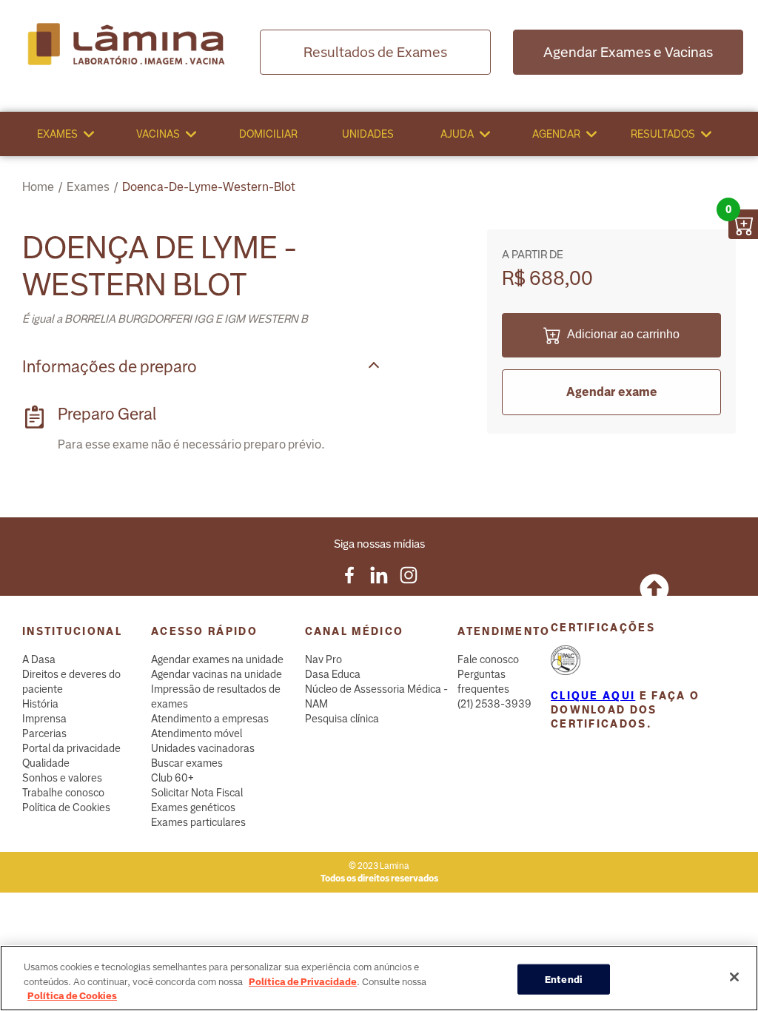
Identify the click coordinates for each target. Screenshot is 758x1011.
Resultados (663, 134)
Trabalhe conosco (63, 793)
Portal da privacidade (71, 748)
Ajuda (457, 134)
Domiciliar (268, 134)
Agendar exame (611, 392)
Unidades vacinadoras (203, 748)
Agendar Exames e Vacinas (628, 52)
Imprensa (44, 719)
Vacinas (158, 134)
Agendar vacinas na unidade (216, 674)
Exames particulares (198, 822)
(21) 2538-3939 (494, 704)
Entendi (564, 978)
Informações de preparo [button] (109, 366)
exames (88, 187)
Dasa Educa (332, 674)
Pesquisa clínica (342, 719)
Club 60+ (172, 778)
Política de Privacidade (303, 981)
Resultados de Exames (375, 52)
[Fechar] (734, 977)
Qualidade (46, 763)
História (40, 704)
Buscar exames (187, 763)
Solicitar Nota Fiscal (197, 793)
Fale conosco (488, 659)
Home (38, 187)
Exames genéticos (193, 807)
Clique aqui (593, 696)
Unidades (368, 134)
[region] (379, 978)
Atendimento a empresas (210, 719)
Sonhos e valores (62, 778)
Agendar (556, 134)
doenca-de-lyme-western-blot (208, 187)
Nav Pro (323, 659)
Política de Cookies (66, 807)
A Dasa (39, 659)
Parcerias (44, 733)
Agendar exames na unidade (217, 659)
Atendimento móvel (196, 733)
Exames (57, 134)
